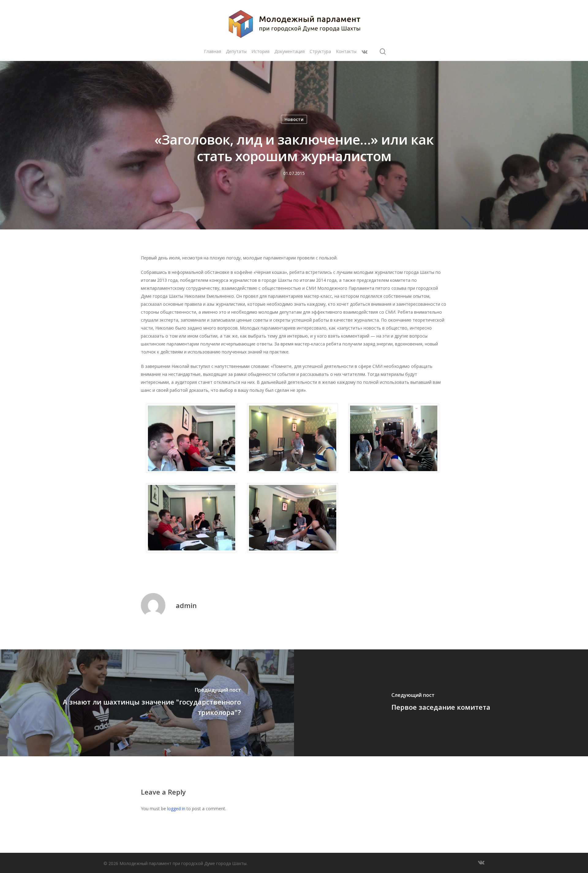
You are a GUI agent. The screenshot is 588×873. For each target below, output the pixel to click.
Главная (212, 51)
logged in (176, 808)
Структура (320, 51)
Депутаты (236, 51)
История (260, 51)
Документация (289, 51)
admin (186, 605)
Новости (294, 119)
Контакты (346, 51)
